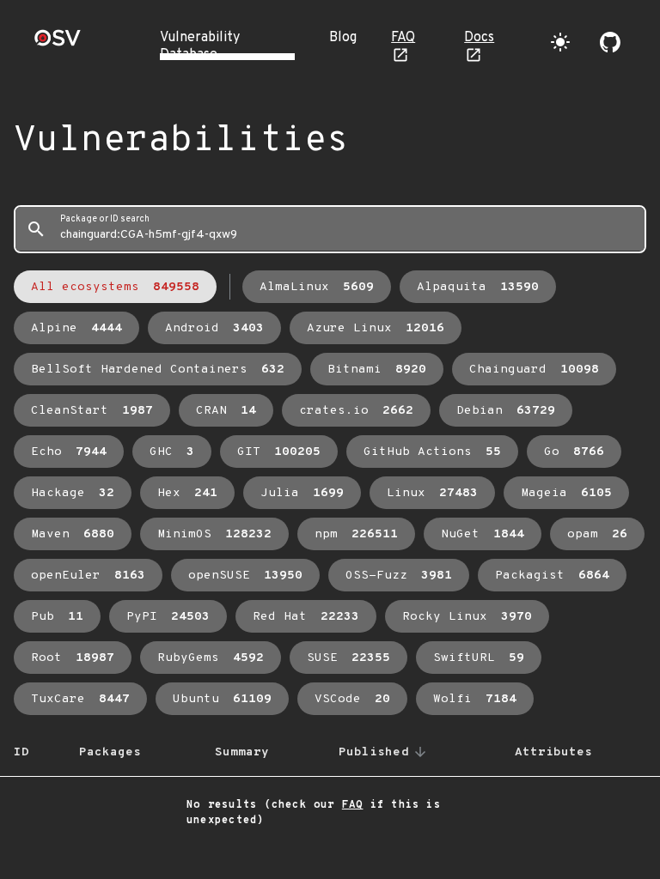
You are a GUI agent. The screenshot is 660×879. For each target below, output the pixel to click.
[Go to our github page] (610, 42)
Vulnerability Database (200, 46)
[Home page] (57, 43)
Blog (343, 37)
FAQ (403, 37)
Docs (479, 37)
